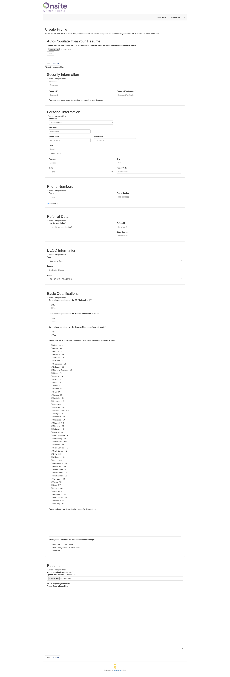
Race (49, 257)
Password (53, 91)
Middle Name (54, 136)
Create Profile (175, 17)
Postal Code (122, 168)
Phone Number (123, 193)
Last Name (98, 136)
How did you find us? (57, 223)
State (51, 168)
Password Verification (126, 91)
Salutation (53, 118)
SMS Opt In (53, 203)
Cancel (56, 63)
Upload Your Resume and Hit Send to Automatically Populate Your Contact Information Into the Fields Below (91, 45)
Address (52, 159)
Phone (51, 193)
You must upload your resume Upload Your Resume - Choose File (61, 573)
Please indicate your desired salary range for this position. (73, 509)
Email (51, 145)
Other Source (122, 232)
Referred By (121, 223)
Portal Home (161, 17)
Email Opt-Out (56, 153)
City (118, 159)
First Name (53, 127)
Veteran (50, 275)
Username (53, 81)
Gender (50, 266)
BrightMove (117, 670)
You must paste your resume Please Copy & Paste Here (59, 584)
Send (50, 53)
